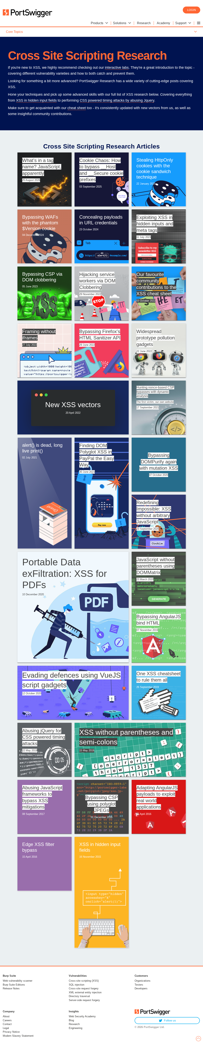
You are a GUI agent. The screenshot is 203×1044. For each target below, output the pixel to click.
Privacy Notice (11, 1031)
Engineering (75, 1028)
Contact (7, 1024)
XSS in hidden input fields (36, 100)
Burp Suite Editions (14, 984)
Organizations (142, 980)
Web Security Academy (82, 1016)
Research (74, 1024)
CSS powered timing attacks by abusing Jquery (117, 100)
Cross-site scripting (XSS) (84, 980)
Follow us (170, 1020)
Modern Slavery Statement (18, 1035)
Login (191, 9)
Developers (141, 988)
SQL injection (76, 984)
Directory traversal (79, 996)
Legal (6, 1028)
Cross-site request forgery (84, 988)
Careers (7, 1020)
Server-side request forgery (84, 1000)
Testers (139, 984)
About (6, 1016)
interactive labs (117, 68)
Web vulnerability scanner (17, 980)
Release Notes (11, 988)
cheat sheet (76, 108)
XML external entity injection (85, 992)
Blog (71, 1020)
